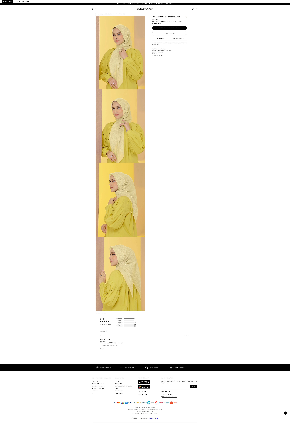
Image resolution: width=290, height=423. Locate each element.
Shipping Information (98, 386)
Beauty (23, 1)
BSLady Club (118, 383)
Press (116, 388)
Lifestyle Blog (118, 391)
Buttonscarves (7, 1)
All (102, 14)
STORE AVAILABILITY (169, 33)
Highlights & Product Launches (123, 386)
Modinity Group (153, 418)
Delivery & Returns (178, 38)
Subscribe (193, 386)
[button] (92, 9)
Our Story (117, 381)
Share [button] (103, 348)
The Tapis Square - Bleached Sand (109, 345)
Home (97, 14)
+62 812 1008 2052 (167, 394)
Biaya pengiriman (165, 21)
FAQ (93, 393)
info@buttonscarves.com (169, 397)
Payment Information (98, 383)
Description (160, 38)
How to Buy (95, 381)
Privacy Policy (119, 393)
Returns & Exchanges (98, 388)
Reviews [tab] (102, 331)
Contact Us (95, 391)
